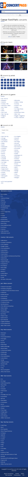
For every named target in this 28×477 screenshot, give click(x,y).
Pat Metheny (4, 298)
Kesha (2, 340)
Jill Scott (3, 398)
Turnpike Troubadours (6, 242)
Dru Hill (3, 387)
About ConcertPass (8, 473)
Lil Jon (2, 440)
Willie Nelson (4, 240)
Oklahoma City (5, 160)
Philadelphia (4, 140)
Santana (3, 334)
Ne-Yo (2, 404)
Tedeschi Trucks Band (6, 286)
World (2, 117)
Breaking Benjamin (5, 206)
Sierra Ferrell (4, 296)
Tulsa (15, 174)
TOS (23, 475)
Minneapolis (4, 176)
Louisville (3, 158)
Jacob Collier (4, 310)
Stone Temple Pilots (5, 211)
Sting (2, 367)
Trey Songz (3, 410)
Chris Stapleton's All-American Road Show (10, 256)
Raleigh (16, 170)
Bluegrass (3, 100)
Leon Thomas (4, 416)
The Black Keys (4, 208)
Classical (3, 102)
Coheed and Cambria (6, 350)
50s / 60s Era (4, 98)
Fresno (16, 164)
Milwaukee (17, 160)
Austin (3, 145)
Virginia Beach (4, 169)
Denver (3, 155)
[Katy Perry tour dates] (20, 49)
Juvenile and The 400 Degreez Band (9, 458)
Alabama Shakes (5, 362)
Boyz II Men (3, 385)
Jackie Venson (4, 317)
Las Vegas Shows (18, 109)
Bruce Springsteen (5, 369)
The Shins (3, 202)
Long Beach (17, 165)
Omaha (3, 172)
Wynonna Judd (4, 260)
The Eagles (3, 338)
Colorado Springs (5, 170)
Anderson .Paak (5, 452)
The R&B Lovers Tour (6, 394)
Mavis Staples (4, 308)
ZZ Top (2, 365)
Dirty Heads (4, 344)
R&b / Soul (17, 114)
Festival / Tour (18, 105)
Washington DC (18, 155)
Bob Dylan (3, 333)
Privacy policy (17, 475)
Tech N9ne (3, 448)
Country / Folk (4, 103)
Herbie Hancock (5, 294)
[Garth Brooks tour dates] (20, 57)
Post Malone (4, 265)
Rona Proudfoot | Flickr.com (22, 70)
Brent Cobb (3, 275)
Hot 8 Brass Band (5, 312)
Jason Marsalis (4, 319)
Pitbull (2, 442)
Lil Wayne (3, 433)
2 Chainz (3, 437)
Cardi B (3, 439)
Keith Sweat (4, 390)
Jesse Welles (4, 194)
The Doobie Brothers (6, 336)
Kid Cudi (3, 462)
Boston (3, 153)
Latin (2, 109)
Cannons (3, 229)
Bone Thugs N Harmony (6, 431)
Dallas (3, 143)
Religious (3, 115)
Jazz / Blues (4, 107)
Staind (2, 213)
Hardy (2, 277)
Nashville (3, 157)
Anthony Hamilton (5, 406)
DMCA (22, 473)
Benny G (3, 271)
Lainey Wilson (4, 273)
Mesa (15, 167)
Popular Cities (5, 130)
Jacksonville (17, 145)
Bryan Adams (4, 348)
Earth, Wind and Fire (5, 383)
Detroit (16, 150)
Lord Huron (3, 227)
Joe (2, 392)
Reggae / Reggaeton (19, 115)
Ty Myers (3, 269)
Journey (3, 342)
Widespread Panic (5, 221)
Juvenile (3, 456)
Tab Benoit (3, 292)
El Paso (3, 152)
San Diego (17, 141)
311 (2, 196)
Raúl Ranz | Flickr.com (8, 53)
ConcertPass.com (12, 469)
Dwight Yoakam (4, 246)
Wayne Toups (4, 315)
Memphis (16, 152)
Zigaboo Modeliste (5, 321)
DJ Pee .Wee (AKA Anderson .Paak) (9, 454)
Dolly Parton (4, 258)
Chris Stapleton (4, 244)
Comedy (16, 103)
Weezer (3, 200)
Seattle (16, 153)
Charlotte (3, 150)
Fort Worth (17, 148)
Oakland (3, 174)
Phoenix (16, 140)
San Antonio (4, 141)
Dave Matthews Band (6, 225)
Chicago (3, 138)
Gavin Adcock (4, 254)
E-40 (2, 446)
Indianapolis (4, 146)
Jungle (2, 360)
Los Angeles (17, 136)
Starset (3, 209)
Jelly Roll (3, 435)
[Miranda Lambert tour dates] (20, 66)
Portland (16, 158)
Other (2, 110)
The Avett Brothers (5, 248)
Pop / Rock (4, 112)
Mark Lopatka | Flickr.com (22, 61)
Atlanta (16, 169)
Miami (16, 172)
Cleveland (16, 176)
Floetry (2, 408)
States (3, 133)
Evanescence (4, 219)
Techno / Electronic (19, 117)
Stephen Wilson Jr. (5, 261)
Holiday (16, 107)
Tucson (3, 164)
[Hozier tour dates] (7, 66)
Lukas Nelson (4, 250)
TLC (2, 379)
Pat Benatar (4, 352)
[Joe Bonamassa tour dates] (7, 49)
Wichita (3, 177)
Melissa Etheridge (5, 346)
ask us (9, 36)
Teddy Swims (4, 412)
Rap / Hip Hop (4, 114)
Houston (16, 138)
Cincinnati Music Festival (6, 300)
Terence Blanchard (5, 323)
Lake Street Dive (5, 231)
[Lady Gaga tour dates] (7, 57)
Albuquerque (17, 162)
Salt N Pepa (4, 425)
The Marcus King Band (6, 288)
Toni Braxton (4, 402)
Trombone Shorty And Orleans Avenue (10, 290)
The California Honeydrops (7, 306)
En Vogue (3, 381)
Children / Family (18, 102)
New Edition (4, 400)
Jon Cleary (3, 313)
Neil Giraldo (4, 354)
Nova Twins (4, 223)
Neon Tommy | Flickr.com (9, 70)
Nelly (2, 444)
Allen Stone (3, 414)
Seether (3, 215)
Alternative (17, 100)
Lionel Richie (4, 396)
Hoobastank (4, 217)
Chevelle (3, 204)
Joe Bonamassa (4, 304)
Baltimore (17, 157)
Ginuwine (3, 388)
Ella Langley (4, 267)
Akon (2, 450)
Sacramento (4, 165)
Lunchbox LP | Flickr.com (22, 53)
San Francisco (18, 146)
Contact (17, 473)
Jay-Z (2, 427)
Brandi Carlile (4, 364)
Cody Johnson (4, 263)
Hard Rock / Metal (5, 105)
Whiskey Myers (4, 252)
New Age (16, 110)
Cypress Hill (4, 460)
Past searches (8, 475)
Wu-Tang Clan (4, 429)
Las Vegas (3, 162)
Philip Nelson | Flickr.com (9, 61)
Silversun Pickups (5, 198)
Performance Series (19, 112)
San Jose (16, 143)
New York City (4, 136)
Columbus (3, 148)
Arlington (16, 177)
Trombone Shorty (5, 302)
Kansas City (4, 167)
